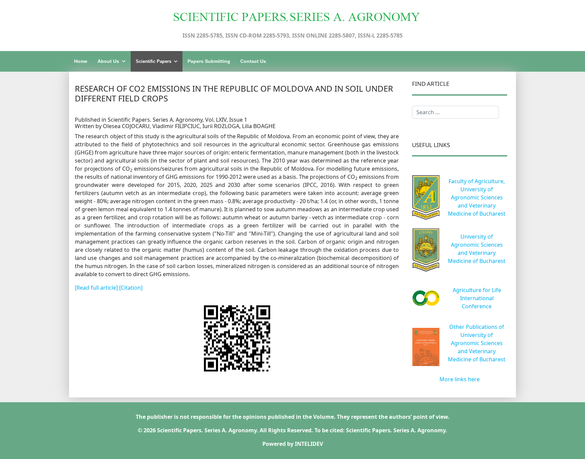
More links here (459, 379)
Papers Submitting (209, 61)
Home (80, 61)
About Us (108, 61)
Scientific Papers (153, 61)
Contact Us (253, 61)
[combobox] (455, 112)
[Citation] (131, 287)
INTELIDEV (309, 444)
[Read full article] (97, 287)
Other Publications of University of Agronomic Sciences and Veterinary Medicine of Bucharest (476, 343)
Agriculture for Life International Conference (477, 298)
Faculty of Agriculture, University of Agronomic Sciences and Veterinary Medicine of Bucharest (476, 197)
